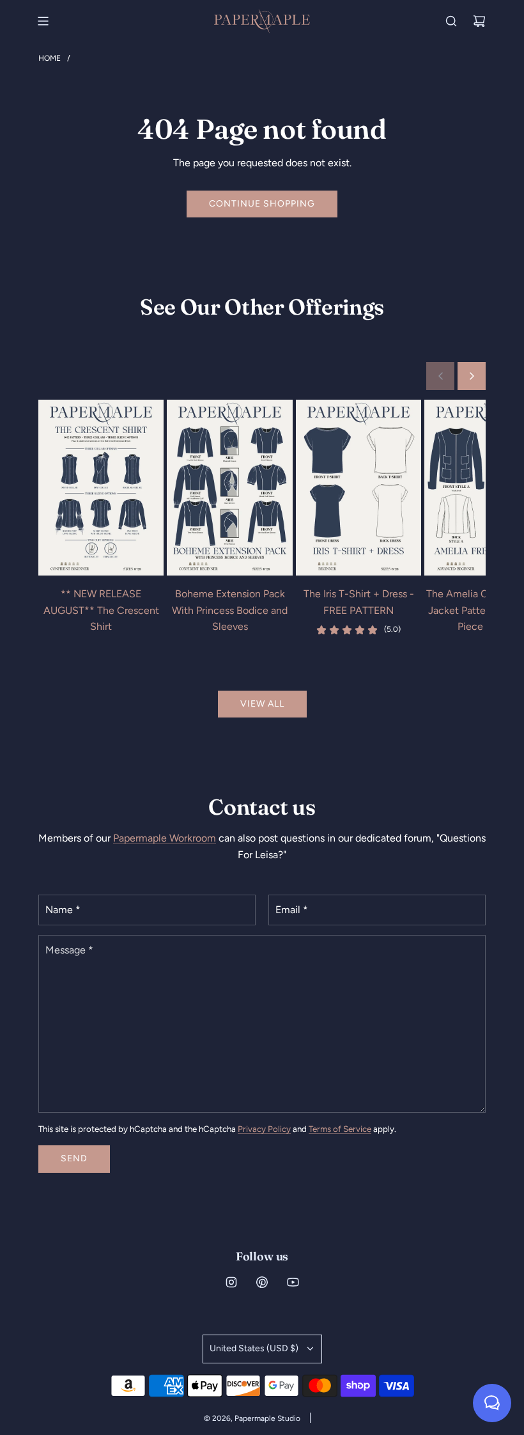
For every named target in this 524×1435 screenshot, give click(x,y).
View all (262, 703)
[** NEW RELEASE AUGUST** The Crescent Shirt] (101, 488)
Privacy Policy (264, 1129)
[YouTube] (293, 1282)
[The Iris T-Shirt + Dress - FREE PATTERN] (358, 488)
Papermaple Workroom (164, 838)
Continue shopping (262, 203)
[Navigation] (43, 21)
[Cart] (479, 21)
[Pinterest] (262, 1282)
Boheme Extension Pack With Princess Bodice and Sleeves (230, 610)
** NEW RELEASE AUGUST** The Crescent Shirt (101, 610)
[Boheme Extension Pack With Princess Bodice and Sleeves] (229, 488)
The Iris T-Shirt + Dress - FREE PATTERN (359, 602)
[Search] (451, 21)
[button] (440, 376)
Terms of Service (340, 1129)
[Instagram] (231, 1282)
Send (74, 1158)
